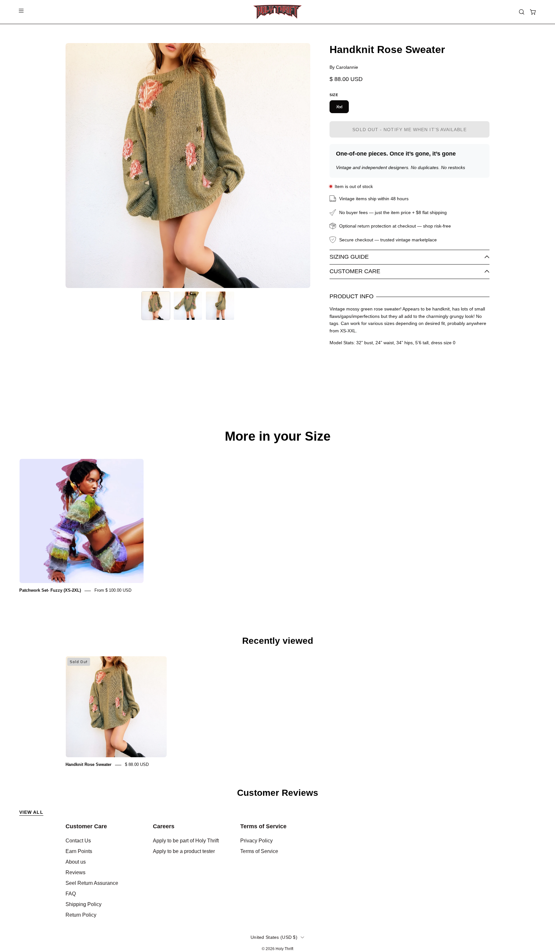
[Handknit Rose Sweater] (155, 305)
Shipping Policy (83, 904)
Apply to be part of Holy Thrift (186, 840)
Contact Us (78, 840)
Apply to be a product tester (184, 851)
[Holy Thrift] (277, 12)
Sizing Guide (349, 257)
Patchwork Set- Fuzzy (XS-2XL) (50, 590)
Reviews (75, 872)
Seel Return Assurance (92, 883)
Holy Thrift (284, 949)
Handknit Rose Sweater (88, 764)
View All (31, 812)
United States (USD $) (274, 937)
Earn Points (79, 851)
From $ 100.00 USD (112, 590)
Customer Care (355, 271)
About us (76, 862)
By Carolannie (344, 67)
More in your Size (277, 436)
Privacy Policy (256, 840)
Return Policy (81, 915)
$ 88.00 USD (137, 764)
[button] (521, 12)
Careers (163, 826)
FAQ (71, 893)
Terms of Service (263, 826)
